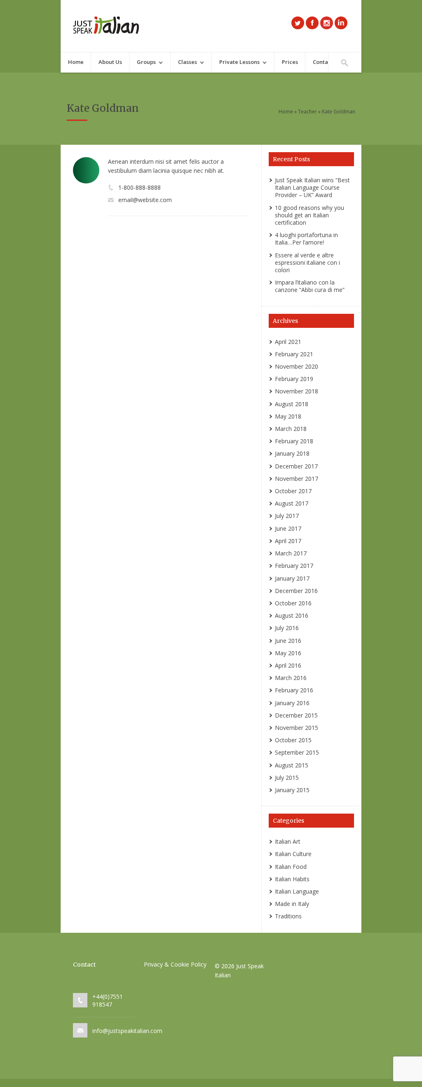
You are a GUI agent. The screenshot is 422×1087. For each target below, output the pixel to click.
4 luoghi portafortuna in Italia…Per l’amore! (306, 238)
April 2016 (288, 665)
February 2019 (294, 379)
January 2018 (292, 453)
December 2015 (296, 715)
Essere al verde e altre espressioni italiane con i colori (307, 262)
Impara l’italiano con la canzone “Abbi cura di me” (310, 286)
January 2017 (292, 578)
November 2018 (296, 391)
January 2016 (292, 703)
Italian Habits (292, 879)
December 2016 (296, 591)
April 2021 (288, 342)
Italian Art (287, 841)
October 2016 (293, 603)
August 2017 (291, 503)
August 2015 (291, 765)
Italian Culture (293, 854)
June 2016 (288, 641)
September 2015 (297, 752)
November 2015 (296, 728)
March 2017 (291, 553)
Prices (290, 62)
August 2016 (291, 615)
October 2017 (293, 491)
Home (76, 62)
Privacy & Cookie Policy (175, 964)
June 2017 (288, 528)
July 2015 (287, 777)
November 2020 (296, 366)
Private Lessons (236, 63)
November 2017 (296, 478)
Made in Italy (292, 904)
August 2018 (291, 404)
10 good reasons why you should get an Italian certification (309, 215)
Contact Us (327, 62)
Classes (184, 63)
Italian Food (291, 867)
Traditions (288, 916)
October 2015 (293, 740)
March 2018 (291, 429)
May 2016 (288, 653)
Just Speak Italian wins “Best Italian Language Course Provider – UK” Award (312, 187)
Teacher (307, 111)
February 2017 (294, 565)
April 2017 (288, 541)
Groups (142, 63)
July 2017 (287, 516)
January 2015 (292, 790)
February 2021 (294, 354)
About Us (110, 62)
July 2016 (287, 628)
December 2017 (296, 466)
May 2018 (288, 416)
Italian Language (297, 891)
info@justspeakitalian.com (127, 1031)
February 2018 (294, 441)
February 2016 (294, 690)
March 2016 (291, 678)
